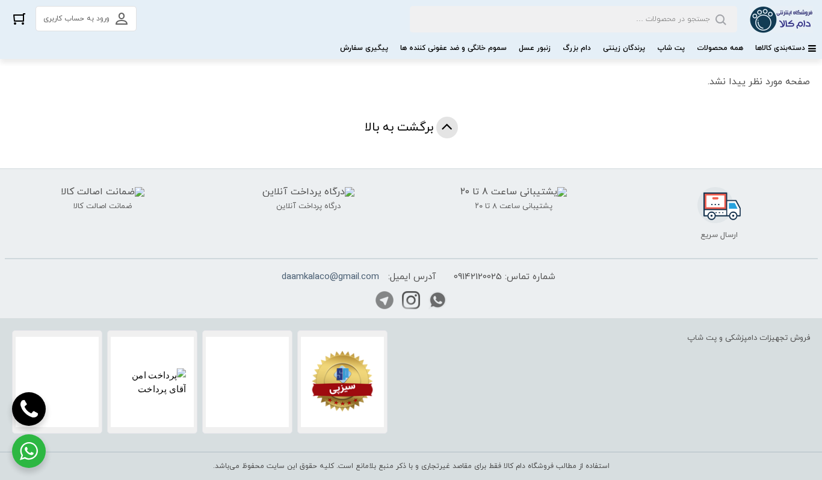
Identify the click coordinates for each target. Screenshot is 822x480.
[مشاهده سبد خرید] (19, 18)
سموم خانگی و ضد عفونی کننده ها (453, 48)
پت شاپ (671, 48)
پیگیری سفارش (364, 48)
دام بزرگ (577, 48)
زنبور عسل (535, 48)
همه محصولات (720, 48)
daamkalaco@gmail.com (330, 277)
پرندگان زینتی (624, 48)
